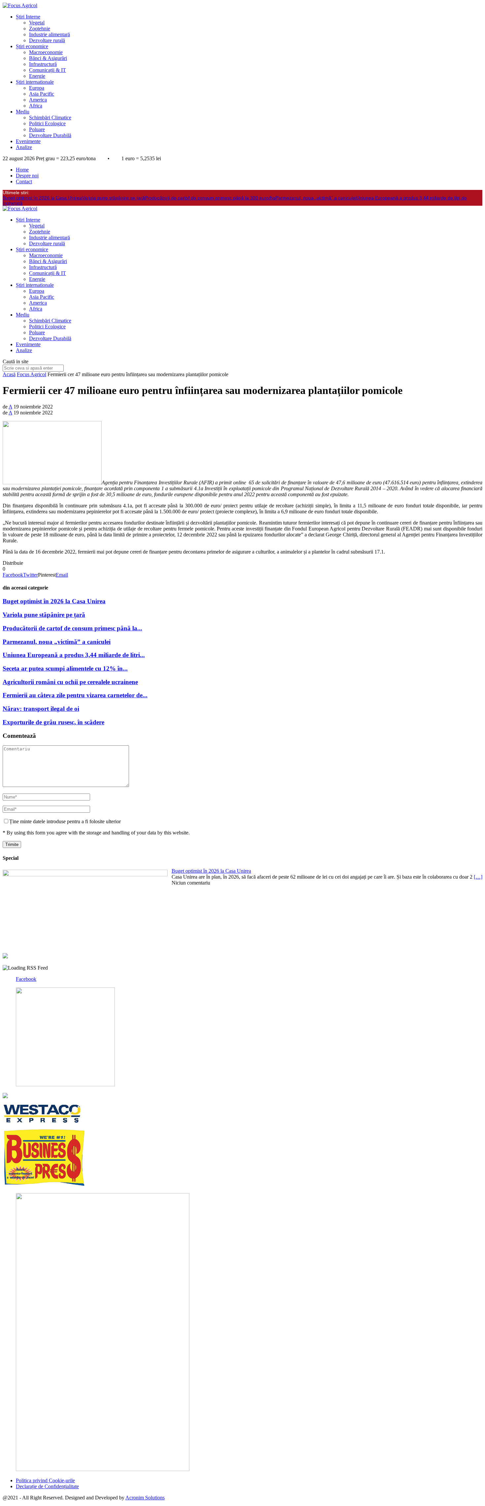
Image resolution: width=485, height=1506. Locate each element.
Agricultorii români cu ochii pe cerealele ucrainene (70, 681)
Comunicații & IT (47, 70)
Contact (24, 181)
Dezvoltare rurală (47, 40)
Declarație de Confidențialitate (47, 1486)
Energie (37, 76)
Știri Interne (28, 16)
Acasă (9, 374)
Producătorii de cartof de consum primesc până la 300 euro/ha (210, 197)
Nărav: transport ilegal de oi (41, 708)
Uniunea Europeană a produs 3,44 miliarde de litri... (74, 654)
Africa (35, 105)
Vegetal (37, 22)
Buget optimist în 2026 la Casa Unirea (42, 197)
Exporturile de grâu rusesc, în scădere (53, 722)
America (38, 100)
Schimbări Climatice (50, 117)
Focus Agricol (31, 374)
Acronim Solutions (145, 1497)
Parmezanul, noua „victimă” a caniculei (315, 197)
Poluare (37, 129)
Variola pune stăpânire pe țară (113, 197)
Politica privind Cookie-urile (45, 1480)
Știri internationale (35, 82)
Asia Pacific (41, 94)
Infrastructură (43, 64)
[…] (478, 877)
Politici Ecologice (47, 123)
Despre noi (27, 175)
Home (22, 169)
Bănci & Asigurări (48, 58)
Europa (36, 88)
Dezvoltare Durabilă (50, 135)
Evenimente (28, 141)
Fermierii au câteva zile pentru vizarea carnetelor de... (75, 695)
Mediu (22, 111)
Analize (24, 147)
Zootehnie (39, 28)
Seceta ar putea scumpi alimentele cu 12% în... (65, 668)
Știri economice (32, 46)
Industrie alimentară (49, 34)
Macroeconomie (46, 52)
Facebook (26, 979)
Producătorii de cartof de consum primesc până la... (72, 628)
